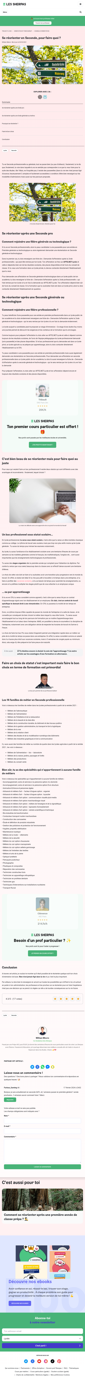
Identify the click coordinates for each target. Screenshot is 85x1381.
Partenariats (25, 1368)
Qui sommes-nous (11, 1368)
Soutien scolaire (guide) (60, 1372)
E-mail (7, 1126)
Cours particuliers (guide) (39, 1372)
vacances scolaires (24, 581)
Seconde (13, 150)
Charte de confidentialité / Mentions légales (32, 1375)
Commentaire (10, 1137)
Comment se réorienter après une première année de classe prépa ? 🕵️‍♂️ (40, 1217)
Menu (5, 12)
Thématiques (74, 1368)
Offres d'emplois (38, 1368)
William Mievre (42, 1038)
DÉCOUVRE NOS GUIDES (19, 1303)
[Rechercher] (80, 12)
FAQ (65, 1368)
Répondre (10, 1100)
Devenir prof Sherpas (54, 1368)
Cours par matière (21, 1372)
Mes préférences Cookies (60, 1375)
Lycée (5, 150)
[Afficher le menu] (80, 4)
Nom (6, 1116)
